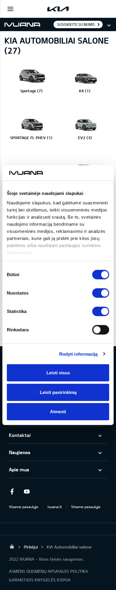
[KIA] (58, 9)
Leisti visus (58, 372)
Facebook (12, 491)
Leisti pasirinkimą (58, 392)
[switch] (100, 293)
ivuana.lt (55, 507)
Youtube (27, 491)
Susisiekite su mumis (76, 24)
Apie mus (19, 469)
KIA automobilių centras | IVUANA (12, 546)
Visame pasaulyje (23, 507)
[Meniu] (10, 9)
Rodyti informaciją (78, 353)
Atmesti (58, 411)
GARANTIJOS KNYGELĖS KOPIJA (39, 579)
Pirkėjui (31, 546)
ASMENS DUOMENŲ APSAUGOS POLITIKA (48, 571)
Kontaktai (20, 435)
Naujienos (19, 452)
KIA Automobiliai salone (69, 546)
